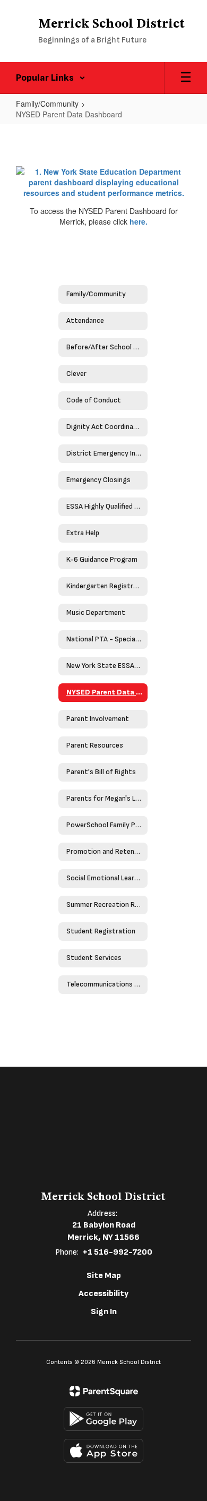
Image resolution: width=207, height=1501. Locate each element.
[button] (50, 78)
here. (139, 221)
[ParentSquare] (104, 1391)
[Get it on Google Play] (103, 1419)
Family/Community (47, 103)
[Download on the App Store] (103, 1451)
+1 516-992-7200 (117, 1252)
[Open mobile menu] (186, 78)
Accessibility (103, 1294)
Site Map (104, 1276)
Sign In (104, 1312)
